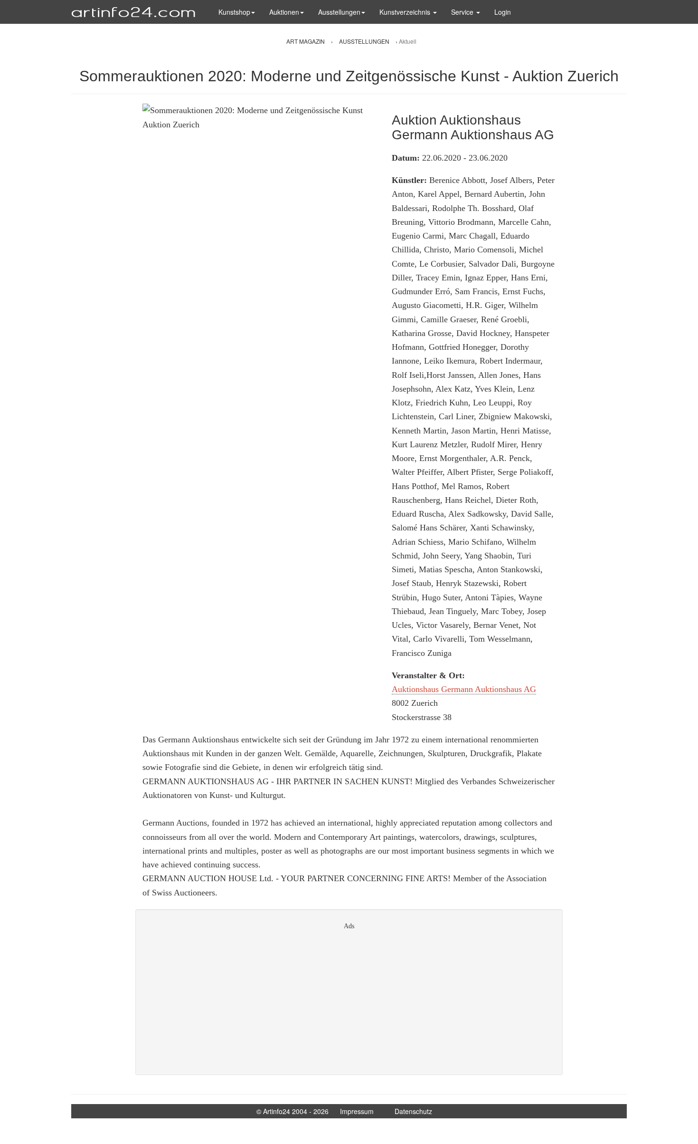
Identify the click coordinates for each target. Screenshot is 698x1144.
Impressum (357, 1111)
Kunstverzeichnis (405, 12)
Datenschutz (413, 1111)
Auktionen (284, 12)
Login (502, 12)
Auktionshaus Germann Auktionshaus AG (464, 689)
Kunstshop (234, 12)
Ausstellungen (339, 12)
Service (463, 12)
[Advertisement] (349, 999)
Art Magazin (306, 41)
